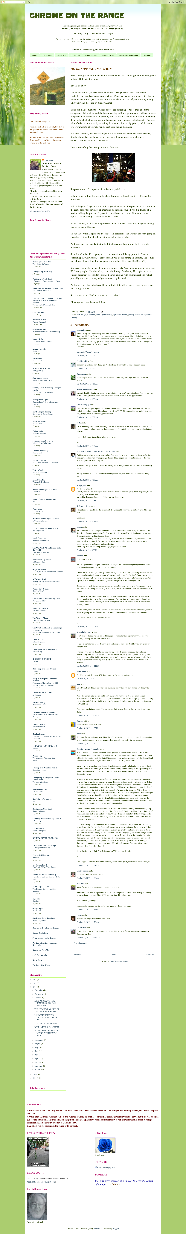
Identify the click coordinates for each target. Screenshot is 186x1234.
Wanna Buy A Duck (41, 588)
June (37, 1051)
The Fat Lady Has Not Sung (43, 392)
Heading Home (38, 530)
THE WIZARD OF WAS (42, 290)
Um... (34, 801)
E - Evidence (37, 423)
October (38, 997)
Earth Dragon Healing (42, 411)
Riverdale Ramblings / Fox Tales (46, 518)
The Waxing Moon (40, 618)
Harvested (36, 857)
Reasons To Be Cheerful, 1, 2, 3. (46, 927)
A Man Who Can (39, 726)
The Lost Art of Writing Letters (44, 305)
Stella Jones (81, 671)
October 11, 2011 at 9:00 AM (88, 878)
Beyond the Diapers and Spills (45, 489)
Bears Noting (47, 55)
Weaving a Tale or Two (42, 261)
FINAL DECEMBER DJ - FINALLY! (46, 462)
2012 (35, 983)
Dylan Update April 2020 (42, 380)
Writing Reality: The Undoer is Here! (46, 581)
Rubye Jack (81, 485)
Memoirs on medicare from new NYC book (46, 878)
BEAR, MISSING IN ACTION (46, 1027)
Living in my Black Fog (42, 271)
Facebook (147, 55)
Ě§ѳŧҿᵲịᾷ (36, 898)
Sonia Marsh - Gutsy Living (44, 937)
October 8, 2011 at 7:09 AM (87, 417)
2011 (35, 987)
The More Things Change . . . (43, 341)
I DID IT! (36, 661)
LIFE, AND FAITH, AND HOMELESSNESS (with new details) (45, 1003)
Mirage (35, 748)
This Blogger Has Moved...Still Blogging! (44, 890)
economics (91, 314)
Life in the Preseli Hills (42, 692)
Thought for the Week (41, 264)
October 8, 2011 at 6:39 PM (87, 550)
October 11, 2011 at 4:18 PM (88, 909)
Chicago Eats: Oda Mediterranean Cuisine (45, 403)
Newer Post (77, 954)
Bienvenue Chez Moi (41, 950)
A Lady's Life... (39, 479)
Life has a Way (38, 791)
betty (79, 422)
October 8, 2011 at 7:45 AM (87, 446)
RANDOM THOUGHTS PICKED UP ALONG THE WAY (46, 1017)
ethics (98, 314)
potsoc (79, 526)
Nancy (79, 914)
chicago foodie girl (40, 399)
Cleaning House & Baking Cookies (47, 818)
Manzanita (81, 329)
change (83, 314)
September (39, 1040)
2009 (35, 1078)
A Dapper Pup (38, 370)
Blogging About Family (41, 540)
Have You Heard (39, 421)
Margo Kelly (38, 339)
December (39, 990)
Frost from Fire (38, 453)
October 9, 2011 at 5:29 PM (87, 626)
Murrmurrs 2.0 (38, 361)
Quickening (37, 901)
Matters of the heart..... (41, 472)
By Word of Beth (39, 319)
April (37, 1058)
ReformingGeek (83, 506)
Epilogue (36, 351)
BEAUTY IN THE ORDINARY (45, 838)
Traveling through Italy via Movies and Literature (47, 737)
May (37, 1054)
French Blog (75, 55)
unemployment (147, 314)
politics (124, 314)
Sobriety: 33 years (39, 433)
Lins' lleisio (81, 927)
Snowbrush (81, 373)
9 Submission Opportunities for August (47, 281)
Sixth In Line (38, 639)
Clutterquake (38, 828)
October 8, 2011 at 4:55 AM (87, 383)
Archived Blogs (91, 55)
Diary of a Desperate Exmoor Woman (45, 679)
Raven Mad (37, 910)
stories (137, 314)
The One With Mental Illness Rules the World (47, 548)
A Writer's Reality (40, 579)
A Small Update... (39, 820)
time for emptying (39, 830)
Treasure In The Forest (41, 482)
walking (74, 317)
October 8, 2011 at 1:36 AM (87, 355)
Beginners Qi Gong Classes (43, 414)
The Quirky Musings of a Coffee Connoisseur (46, 778)
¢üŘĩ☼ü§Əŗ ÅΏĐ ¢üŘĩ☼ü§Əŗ (45, 746)
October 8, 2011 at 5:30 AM (87, 399)
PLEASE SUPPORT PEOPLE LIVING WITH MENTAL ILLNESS (46, 1033)
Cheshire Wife (38, 312)
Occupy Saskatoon (40, 932)
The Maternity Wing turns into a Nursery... (45, 759)
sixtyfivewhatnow (40, 569)
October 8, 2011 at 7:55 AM (87, 480)
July (37, 1047)
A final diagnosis (39, 642)
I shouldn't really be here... (42, 443)
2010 (35, 1074)
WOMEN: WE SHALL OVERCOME (48, 288)
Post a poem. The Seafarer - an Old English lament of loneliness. (45, 684)
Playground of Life (39, 601)
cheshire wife (82, 361)
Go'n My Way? (38, 591)
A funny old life (39, 348)
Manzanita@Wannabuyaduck (88, 352)
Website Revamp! (39, 322)
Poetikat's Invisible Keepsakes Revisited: (45, 943)
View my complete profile (40, 211)
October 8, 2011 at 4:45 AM (87, 368)
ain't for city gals (84, 404)
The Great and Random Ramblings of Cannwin (47, 628)
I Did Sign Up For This (41, 552)
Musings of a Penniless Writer (45, 767)
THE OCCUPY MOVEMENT (46, 1023)
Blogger (116, 1228)
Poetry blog (61, 55)
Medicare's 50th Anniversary (44, 874)
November (39, 994)
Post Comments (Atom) (119, 961)
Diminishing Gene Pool (42, 808)
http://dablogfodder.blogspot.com (41, 1181)
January (38, 1069)
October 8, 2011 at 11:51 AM (88, 500)
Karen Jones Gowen (85, 389)
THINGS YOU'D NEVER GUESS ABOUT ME (96, 451)
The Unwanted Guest (40, 782)
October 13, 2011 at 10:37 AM (88, 937)
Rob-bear (80, 883)
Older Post (150, 954)
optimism (117, 314)
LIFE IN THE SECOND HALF (45, 528)
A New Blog (37, 651)
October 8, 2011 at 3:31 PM (87, 521)
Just (34, 501)
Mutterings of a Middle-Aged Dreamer (47, 632)
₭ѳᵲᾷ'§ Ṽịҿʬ (38, 908)
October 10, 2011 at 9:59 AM (88, 715)
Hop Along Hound (40, 920)
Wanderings (37, 508)
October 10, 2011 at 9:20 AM (88, 678)
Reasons (80, 720)
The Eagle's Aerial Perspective (45, 649)
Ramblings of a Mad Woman (44, 668)
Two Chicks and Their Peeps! (45, 845)
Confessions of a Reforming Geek (46, 598)
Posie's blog (37, 755)
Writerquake (38, 431)
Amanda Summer (84, 632)
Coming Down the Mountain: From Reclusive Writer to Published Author (47, 300)
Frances (80, 555)
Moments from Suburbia (43, 440)
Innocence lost (38, 511)
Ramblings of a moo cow (43, 799)
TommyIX (98, 1228)
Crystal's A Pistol (40, 864)
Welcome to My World (42, 559)
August (38, 1043)
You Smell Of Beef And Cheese (44, 867)
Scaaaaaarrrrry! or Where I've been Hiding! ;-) (45, 715)
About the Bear (108, 55)
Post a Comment (80, 943)
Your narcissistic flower (41, 620)
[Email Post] (102, 311)
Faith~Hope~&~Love (41, 886)
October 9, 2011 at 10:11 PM (88, 666)
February (38, 1066)
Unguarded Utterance (41, 855)
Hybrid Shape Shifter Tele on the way (46, 331)
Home (34, 55)
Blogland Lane (39, 733)
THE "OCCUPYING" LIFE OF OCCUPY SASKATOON (46, 1010)
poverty (131, 314)
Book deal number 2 (40, 770)
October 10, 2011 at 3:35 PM (88, 728)
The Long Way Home (41, 965)
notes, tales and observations (44, 499)
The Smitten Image (40, 450)
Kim (78, 684)
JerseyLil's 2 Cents (40, 608)
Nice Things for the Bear (128, 55)
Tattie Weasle (38, 470)
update (35, 671)
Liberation (36, 491)
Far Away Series (39, 460)
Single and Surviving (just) (44, 918)
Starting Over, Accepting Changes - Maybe (47, 388)
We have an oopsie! (40, 704)
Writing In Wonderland (42, 278)
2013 (35, 979)
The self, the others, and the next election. (48, 571)
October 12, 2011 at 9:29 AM (88, 922)
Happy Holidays (39, 811)
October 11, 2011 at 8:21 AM (88, 865)
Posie (79, 733)
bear (78, 314)
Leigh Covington (39, 538)
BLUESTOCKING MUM (43, 659)
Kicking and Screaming (41, 847)
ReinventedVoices (40, 789)
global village (107, 314)
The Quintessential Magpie (88, 749)
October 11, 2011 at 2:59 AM (88, 743)
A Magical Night (39, 562)
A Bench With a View (41, 368)
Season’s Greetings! (40, 610)
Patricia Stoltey (39, 702)
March (37, 1062)
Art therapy (37, 695)
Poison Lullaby (39, 724)
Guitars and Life (39, 329)
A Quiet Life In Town (40, 521)
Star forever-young (40, 377)
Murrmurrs (37, 358)
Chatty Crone (82, 870)
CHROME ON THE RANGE (77, 15)
